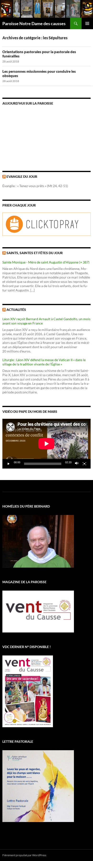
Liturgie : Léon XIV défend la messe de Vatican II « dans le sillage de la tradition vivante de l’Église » (44, 362)
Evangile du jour (21, 176)
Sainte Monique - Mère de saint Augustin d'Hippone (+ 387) (45, 262)
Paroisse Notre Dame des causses (34, 23)
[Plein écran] (84, 463)
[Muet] (76, 463)
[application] (46, 444)
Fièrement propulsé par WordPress (24, 855)
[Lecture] (8, 463)
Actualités (16, 310)
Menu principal (87, 23)
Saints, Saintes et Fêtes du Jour (34, 253)
